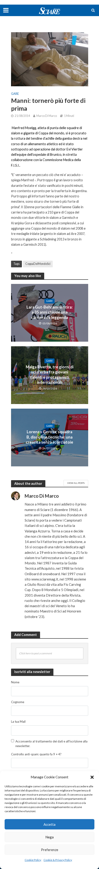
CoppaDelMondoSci (37, 264)
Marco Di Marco (46, 116)
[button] (92, 777)
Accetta (49, 824)
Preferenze (49, 850)
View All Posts (75, 483)
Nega (49, 837)
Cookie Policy (33, 860)
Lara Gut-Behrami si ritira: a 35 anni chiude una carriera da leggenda (49, 312)
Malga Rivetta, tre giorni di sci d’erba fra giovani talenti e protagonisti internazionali (49, 374)
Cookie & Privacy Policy (58, 860)
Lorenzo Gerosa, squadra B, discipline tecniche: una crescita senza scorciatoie (49, 437)
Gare (15, 93)
